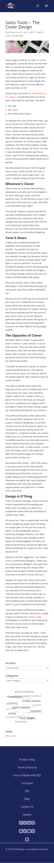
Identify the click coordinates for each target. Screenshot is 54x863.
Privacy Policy (27, 759)
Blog (27, 798)
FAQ (27, 790)
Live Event (27, 783)
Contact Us (27, 806)
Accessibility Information (37, 849)
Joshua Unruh (15, 32)
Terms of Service (27, 767)
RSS (7, 735)
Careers (27, 814)
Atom (13, 735)
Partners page (34, 616)
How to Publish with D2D (27, 775)
